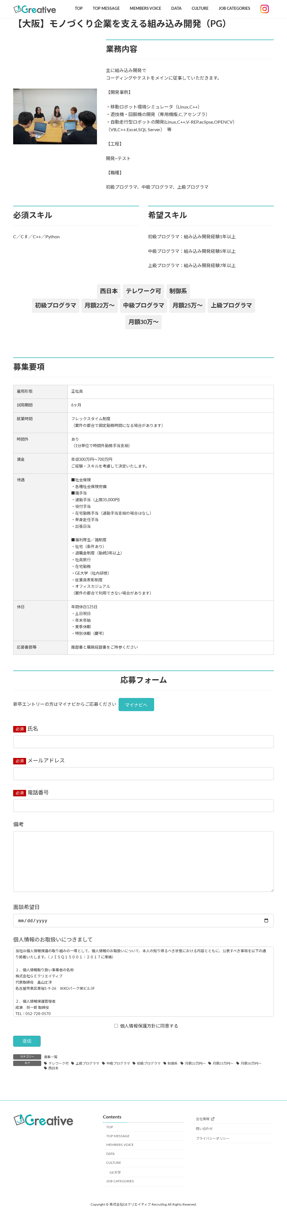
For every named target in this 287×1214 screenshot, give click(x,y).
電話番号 (37, 793)
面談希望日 (26, 907)
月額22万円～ (195, 1063)
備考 (18, 824)
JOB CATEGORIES (120, 1181)
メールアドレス (45, 761)
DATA (110, 1153)
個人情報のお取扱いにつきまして (53, 940)
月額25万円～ (223, 1063)
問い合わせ (204, 1128)
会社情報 (202, 1119)
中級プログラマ (118, 1063)
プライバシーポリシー (213, 1138)
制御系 (173, 1063)
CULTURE (113, 1162)
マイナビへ (136, 705)
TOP (109, 1127)
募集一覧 (50, 1057)
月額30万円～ (251, 1063)
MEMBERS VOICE (120, 1144)
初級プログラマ (149, 1063)
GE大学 (115, 1172)
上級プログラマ (87, 1063)
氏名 (32, 729)
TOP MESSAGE (117, 1136)
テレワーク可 (58, 1063)
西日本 (53, 1068)
